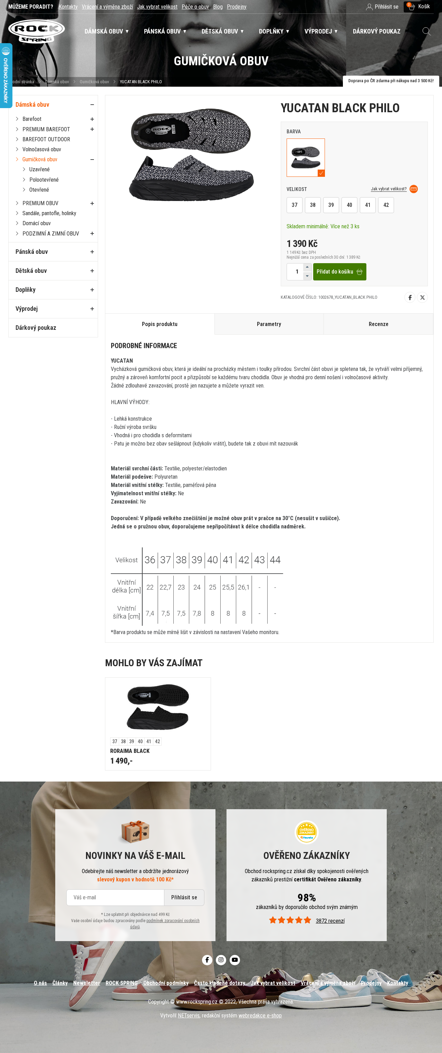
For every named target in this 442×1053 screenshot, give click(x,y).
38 (313, 205)
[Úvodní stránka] (36, 31)
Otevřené (39, 189)
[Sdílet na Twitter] (422, 297)
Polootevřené (44, 179)
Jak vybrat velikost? (389, 188)
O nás (40, 983)
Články (60, 983)
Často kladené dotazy (219, 983)
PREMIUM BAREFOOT (46, 129)
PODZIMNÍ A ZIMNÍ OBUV (50, 233)
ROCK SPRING (122, 983)
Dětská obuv (31, 270)
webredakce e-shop (260, 1015)
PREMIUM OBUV (40, 203)
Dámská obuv (57, 81)
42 (386, 205)
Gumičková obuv (94, 81)
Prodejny (237, 6)
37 (294, 205)
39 (331, 205)
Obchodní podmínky (166, 983)
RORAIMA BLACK (130, 751)
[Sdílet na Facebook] (409, 297)
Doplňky (26, 289)
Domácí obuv (36, 223)
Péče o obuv (195, 6)
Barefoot (31, 119)
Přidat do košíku (335, 271)
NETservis (189, 1015)
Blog (218, 6)
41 (368, 205)
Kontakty (68, 6)
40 (349, 205)
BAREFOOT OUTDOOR (46, 139)
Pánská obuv (32, 251)
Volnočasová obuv (41, 149)
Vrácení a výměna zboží (107, 6)
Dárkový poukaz (36, 327)
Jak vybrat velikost (157, 6)
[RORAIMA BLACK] (158, 707)
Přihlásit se (184, 897)
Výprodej (27, 308)
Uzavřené (39, 169)
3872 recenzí (330, 921)
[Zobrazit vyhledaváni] (427, 31)
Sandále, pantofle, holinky (49, 213)
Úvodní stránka (21, 81)
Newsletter (86, 983)
